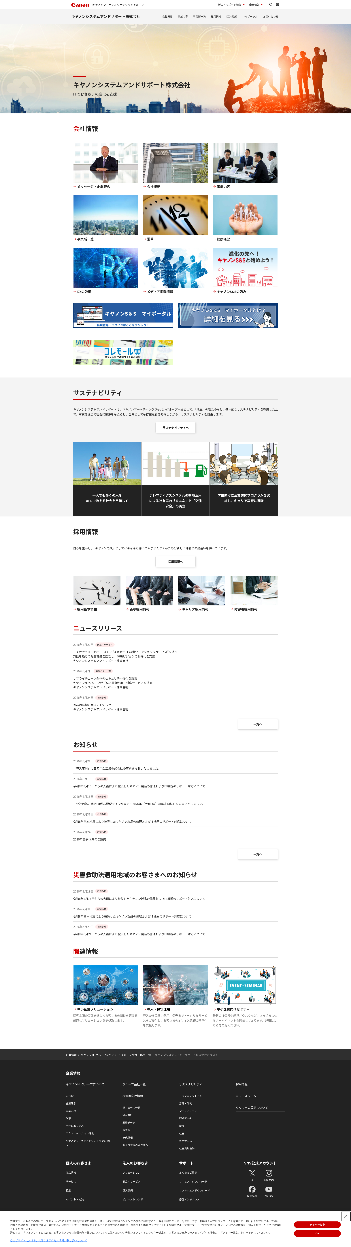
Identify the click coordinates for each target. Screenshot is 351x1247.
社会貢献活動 (187, 1148)
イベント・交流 (75, 1199)
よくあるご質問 (188, 1172)
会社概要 (167, 16)
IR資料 (126, 1130)
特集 (68, 1190)
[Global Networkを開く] (277, 4)
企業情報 (254, 4)
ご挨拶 (69, 1096)
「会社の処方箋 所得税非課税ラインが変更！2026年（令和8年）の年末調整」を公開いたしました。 (139, 804)
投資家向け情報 (132, 1096)
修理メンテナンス (189, 1199)
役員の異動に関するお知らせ (92, 705)
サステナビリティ (190, 1084)
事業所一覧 (199, 16)
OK (317, 1233)
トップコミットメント (192, 1096)
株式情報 (127, 1137)
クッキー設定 (317, 1224)
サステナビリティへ (176, 427)
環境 (181, 1126)
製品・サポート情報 (229, 4)
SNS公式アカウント (260, 1163)
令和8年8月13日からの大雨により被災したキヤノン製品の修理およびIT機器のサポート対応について (139, 786)
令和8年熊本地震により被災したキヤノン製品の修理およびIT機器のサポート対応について (132, 821)
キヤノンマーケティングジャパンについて (89, 1142)
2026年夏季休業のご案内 (89, 839)
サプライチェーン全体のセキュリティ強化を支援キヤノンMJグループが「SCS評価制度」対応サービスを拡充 (112, 680)
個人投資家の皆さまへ (135, 1145)
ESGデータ (185, 1118)
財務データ (128, 1122)
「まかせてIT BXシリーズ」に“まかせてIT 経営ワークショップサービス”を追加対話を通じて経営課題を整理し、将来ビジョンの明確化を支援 (125, 654)
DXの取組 (231, 16)
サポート (186, 1163)
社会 (181, 1133)
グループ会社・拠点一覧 (136, 1055)
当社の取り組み (75, 1126)
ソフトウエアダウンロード (194, 1190)
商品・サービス (131, 1181)
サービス (71, 1181)
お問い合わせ (270, 16)
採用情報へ (175, 561)
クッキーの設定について (252, 1107)
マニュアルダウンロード (193, 1181)
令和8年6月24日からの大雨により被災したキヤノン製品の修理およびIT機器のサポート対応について (139, 934)
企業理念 (71, 1103)
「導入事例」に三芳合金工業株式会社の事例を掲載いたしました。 (117, 768)
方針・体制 (185, 1103)
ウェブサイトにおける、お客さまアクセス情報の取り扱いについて (48, 1240)
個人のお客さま (78, 1163)
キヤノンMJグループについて (99, 1055)
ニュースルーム (246, 1096)
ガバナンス (185, 1141)
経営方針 (127, 1115)
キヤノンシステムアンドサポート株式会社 (105, 16)
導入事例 (127, 1190)
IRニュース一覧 (131, 1107)
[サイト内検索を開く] (271, 4)
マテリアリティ (188, 1111)
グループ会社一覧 (134, 1084)
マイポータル (250, 16)
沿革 (68, 1118)
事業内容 (183, 16)
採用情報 (216, 16)
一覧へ (257, 724)
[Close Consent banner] (346, 1216)
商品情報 (71, 1172)
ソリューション (131, 1172)
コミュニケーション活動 (80, 1133)
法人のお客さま (135, 1163)
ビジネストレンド (132, 1199)
